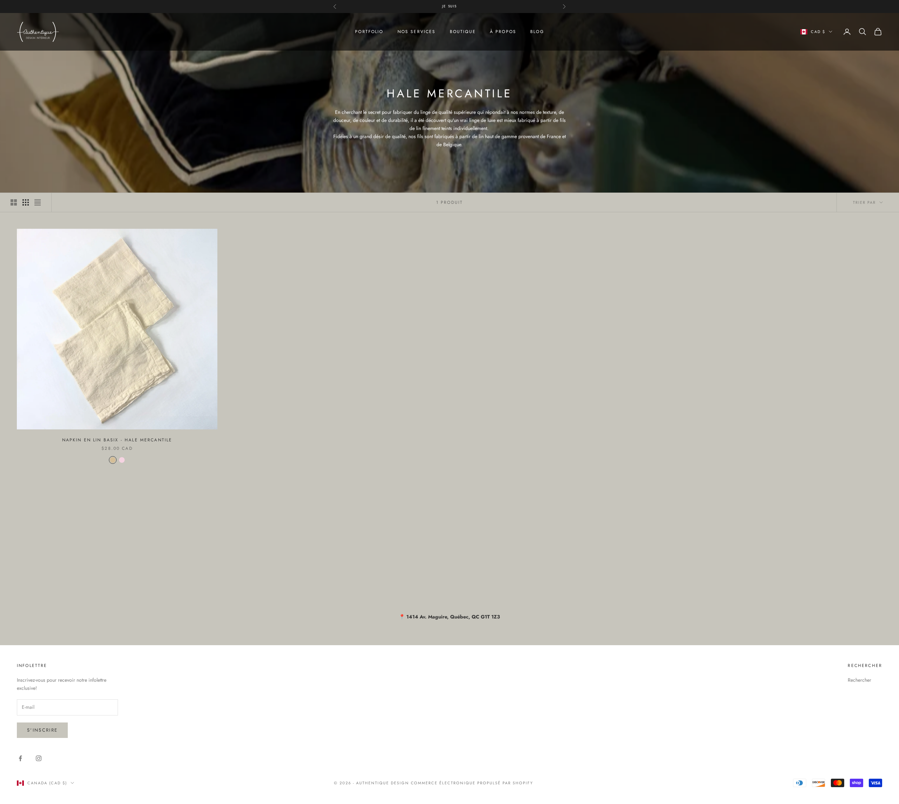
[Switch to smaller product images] (25, 202)
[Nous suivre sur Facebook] (20, 758)
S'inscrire (42, 730)
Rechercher (859, 679)
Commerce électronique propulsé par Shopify (472, 783)
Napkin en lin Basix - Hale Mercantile (117, 440)
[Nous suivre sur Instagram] (38, 758)
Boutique (463, 31)
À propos (503, 31)
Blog (537, 31)
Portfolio (369, 31)
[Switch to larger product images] (14, 202)
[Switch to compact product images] (37, 202)
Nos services (417, 31)
